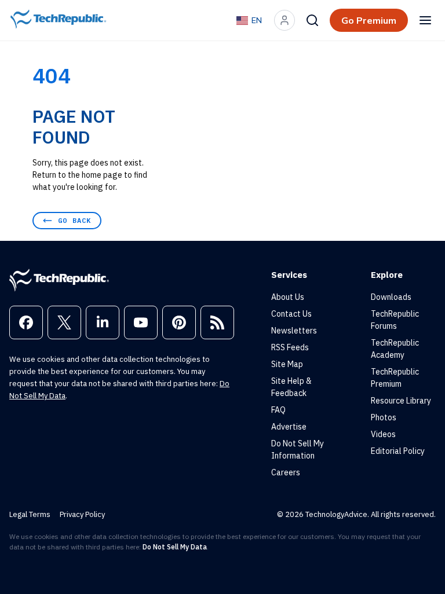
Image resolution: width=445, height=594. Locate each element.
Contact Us (291, 314)
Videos (383, 434)
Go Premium (368, 20)
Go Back (74, 220)
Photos (383, 417)
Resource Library (401, 400)
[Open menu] (425, 20)
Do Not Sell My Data (175, 546)
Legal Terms (29, 514)
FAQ (278, 410)
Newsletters (294, 330)
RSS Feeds (290, 347)
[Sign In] (284, 20)
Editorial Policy (398, 451)
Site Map (287, 364)
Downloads (391, 297)
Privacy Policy (82, 514)
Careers (285, 472)
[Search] (312, 20)
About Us (287, 297)
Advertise (289, 426)
